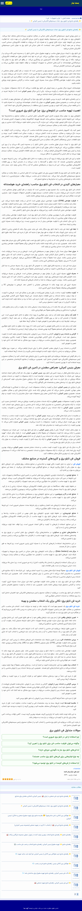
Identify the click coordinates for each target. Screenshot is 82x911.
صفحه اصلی (66, 18)
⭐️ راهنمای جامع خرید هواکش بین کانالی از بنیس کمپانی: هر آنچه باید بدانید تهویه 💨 (43, 854)
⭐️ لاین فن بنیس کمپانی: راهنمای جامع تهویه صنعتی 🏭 (52, 883)
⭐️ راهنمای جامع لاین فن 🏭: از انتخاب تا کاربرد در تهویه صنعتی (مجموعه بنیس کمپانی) (43, 825)
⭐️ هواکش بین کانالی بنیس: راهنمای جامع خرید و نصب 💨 (51, 863)
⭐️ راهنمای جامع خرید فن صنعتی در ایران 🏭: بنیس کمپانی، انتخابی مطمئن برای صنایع (43, 796)
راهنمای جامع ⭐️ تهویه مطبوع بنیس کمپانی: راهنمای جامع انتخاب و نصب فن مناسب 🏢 (42, 844)
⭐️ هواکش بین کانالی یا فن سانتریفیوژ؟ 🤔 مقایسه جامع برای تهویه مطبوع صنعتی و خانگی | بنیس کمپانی (39, 817)
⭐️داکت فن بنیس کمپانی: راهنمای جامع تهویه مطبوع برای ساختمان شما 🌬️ (46, 873)
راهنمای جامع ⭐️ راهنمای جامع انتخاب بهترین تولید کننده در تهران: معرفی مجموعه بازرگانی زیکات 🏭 (39, 835)
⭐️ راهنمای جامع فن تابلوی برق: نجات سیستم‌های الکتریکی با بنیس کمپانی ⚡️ (55, 21)
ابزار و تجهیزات (55, 18)
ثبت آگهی (8, 3)
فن (48, 18)
